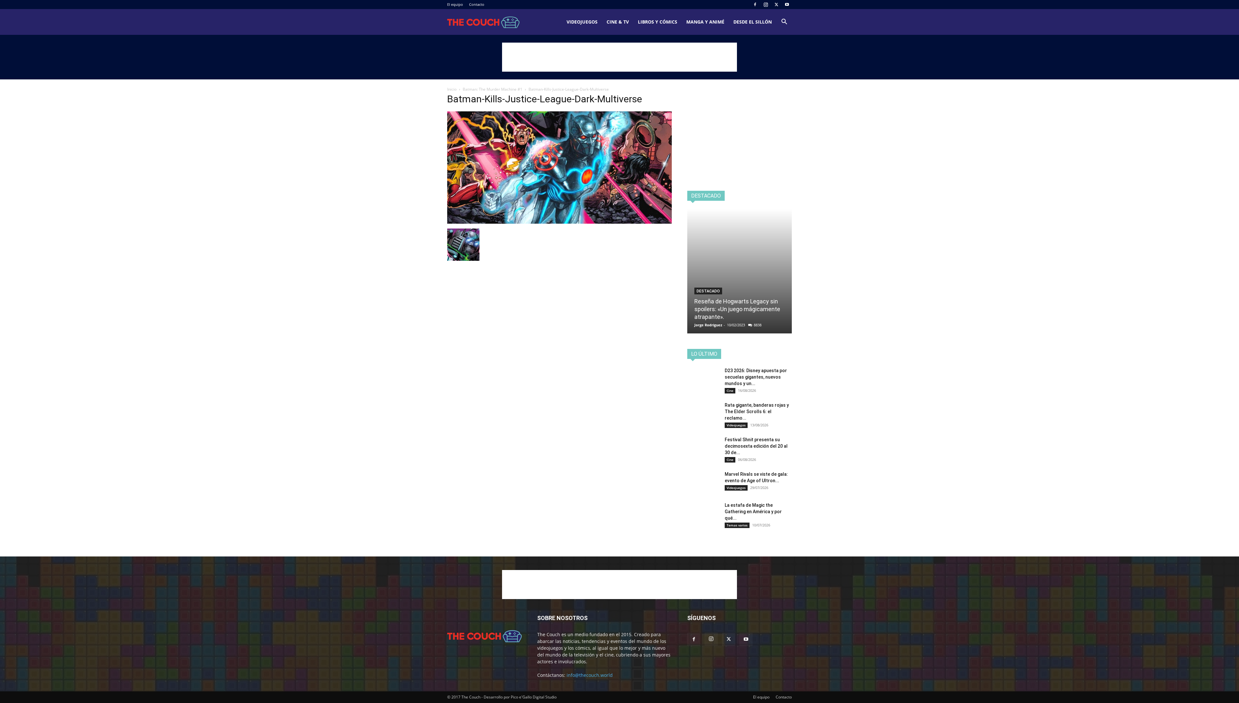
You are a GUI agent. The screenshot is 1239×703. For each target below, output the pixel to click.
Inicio (452, 89)
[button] (784, 22)
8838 (757, 324)
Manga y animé (705, 22)
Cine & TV (618, 22)
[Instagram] (766, 4)
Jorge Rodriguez (708, 324)
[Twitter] (776, 4)
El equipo (455, 4)
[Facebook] (755, 4)
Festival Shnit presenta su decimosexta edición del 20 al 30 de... (756, 446)
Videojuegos (582, 22)
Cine (730, 390)
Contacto (476, 4)
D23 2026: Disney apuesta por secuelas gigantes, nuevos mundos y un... (756, 377)
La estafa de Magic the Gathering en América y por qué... (753, 512)
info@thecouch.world (590, 675)
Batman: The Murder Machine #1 (492, 89)
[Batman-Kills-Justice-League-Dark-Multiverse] (559, 222)
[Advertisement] (619, 57)
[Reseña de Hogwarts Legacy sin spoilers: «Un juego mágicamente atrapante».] (739, 271)
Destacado (708, 291)
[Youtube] (787, 4)
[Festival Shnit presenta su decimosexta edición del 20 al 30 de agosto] (703, 447)
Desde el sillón (752, 22)
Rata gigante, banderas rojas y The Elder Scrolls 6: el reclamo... (757, 411)
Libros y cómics (657, 22)
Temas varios (737, 525)
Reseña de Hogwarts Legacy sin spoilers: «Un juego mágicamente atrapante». (737, 309)
